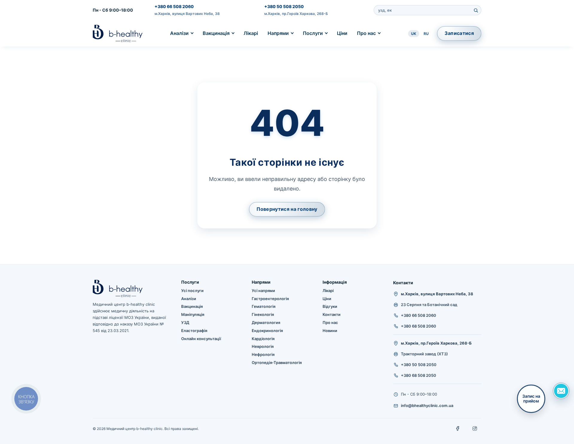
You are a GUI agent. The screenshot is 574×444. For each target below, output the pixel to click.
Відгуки (330, 306)
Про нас (366, 33)
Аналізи (179, 33)
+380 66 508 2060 (174, 6)
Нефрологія (263, 354)
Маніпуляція (192, 314)
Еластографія (194, 330)
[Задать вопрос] (561, 390)
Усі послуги (192, 290)
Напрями (278, 33)
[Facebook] (458, 428)
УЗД (185, 322)
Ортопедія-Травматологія (277, 362)
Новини (330, 330)
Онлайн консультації (201, 338)
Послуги (313, 33)
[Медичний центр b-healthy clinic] (118, 33)
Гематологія (263, 306)
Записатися (459, 33)
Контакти (332, 314)
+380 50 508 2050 (284, 6)
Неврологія (263, 346)
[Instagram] (474, 428)
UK (413, 33)
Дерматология (266, 322)
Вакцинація (216, 33)
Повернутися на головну (287, 209)
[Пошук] (476, 10)
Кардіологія (263, 338)
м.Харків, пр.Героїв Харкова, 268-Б (296, 13)
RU (426, 33)
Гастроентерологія (270, 298)
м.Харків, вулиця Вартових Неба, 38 (187, 13)
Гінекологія (263, 314)
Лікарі (251, 33)
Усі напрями (263, 290)
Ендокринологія (267, 330)
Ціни (342, 33)
